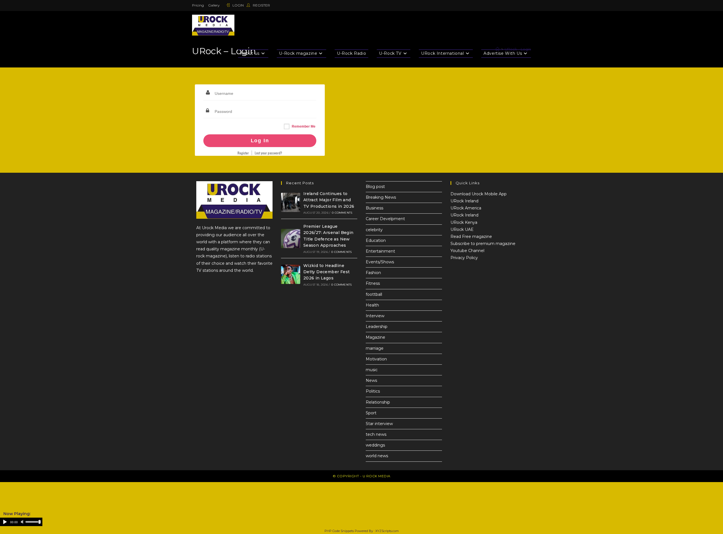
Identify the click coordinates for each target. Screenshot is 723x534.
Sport (371, 412)
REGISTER (261, 5)
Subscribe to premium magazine (482, 243)
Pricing (198, 5)
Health (372, 305)
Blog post (375, 186)
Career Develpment (385, 218)
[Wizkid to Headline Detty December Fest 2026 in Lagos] (290, 274)
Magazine (375, 337)
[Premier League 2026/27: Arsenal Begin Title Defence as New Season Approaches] (290, 238)
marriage (375, 348)
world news (377, 455)
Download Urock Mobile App (478, 193)
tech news (376, 434)
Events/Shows (380, 261)
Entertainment (380, 251)
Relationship (378, 402)
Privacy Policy (464, 257)
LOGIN (238, 5)
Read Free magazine (471, 236)
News (371, 380)
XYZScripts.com (387, 531)
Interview (375, 315)
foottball (374, 294)
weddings (375, 445)
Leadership (376, 326)
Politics (373, 391)
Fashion (373, 272)
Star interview (379, 423)
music (372, 369)
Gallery (214, 5)
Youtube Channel (467, 250)
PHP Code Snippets (339, 531)
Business (374, 208)
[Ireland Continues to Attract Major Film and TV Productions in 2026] (290, 202)
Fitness (373, 283)
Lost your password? (268, 152)
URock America (465, 208)
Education (376, 240)
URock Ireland (464, 200)
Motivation (376, 359)
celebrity (374, 229)
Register (243, 152)
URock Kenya (463, 222)
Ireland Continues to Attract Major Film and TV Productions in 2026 (328, 200)
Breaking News (381, 197)
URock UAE (462, 229)
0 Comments (342, 213)
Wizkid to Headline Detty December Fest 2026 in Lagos (326, 272)
